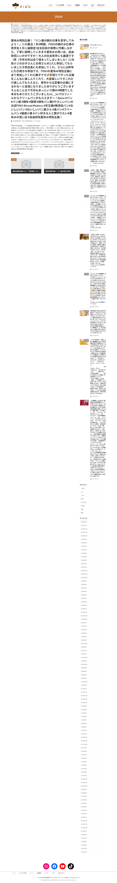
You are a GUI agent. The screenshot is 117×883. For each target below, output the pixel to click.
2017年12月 (84, 681)
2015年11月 (84, 741)
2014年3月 (84, 810)
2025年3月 (84, 560)
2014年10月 (84, 786)
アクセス (46, 873)
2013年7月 (84, 838)
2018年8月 (84, 668)
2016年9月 (84, 706)
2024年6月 (84, 591)
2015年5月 (84, 761)
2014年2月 (84, 813)
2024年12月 (84, 570)
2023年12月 (84, 612)
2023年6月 (84, 629)
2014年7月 (84, 796)
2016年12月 (84, 695)
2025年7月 (84, 546)
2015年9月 (84, 747)
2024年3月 (84, 602)
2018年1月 (84, 678)
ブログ (21, 153)
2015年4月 (84, 765)
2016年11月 (84, 699)
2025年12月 (84, 529)
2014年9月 (84, 789)
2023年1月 (84, 636)
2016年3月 (84, 727)
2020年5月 (84, 654)
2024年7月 (84, 588)
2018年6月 (84, 671)
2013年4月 (84, 848)
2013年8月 (84, 834)
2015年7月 (84, 754)
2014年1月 (84, 817)
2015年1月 (84, 775)
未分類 (82, 505)
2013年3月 (84, 852)
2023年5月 (84, 633)
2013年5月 (84, 845)
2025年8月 (84, 543)
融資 (82, 512)
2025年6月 (84, 549)
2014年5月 (84, 803)
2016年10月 (84, 702)
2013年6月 (84, 841)
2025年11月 (84, 532)
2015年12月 (84, 737)
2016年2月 (84, 730)
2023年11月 (84, 615)
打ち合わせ (84, 502)
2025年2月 (84, 563)
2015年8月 (84, 751)
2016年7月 (84, 713)
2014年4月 (84, 807)
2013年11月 (84, 824)
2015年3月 (84, 768)
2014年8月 (84, 793)
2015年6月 (84, 758)
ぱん (82, 492)
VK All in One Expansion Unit (69, 880)
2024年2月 (84, 605)
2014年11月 (84, 782)
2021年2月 (84, 650)
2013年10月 (84, 827)
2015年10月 (84, 744)
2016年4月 (84, 723)
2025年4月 (84, 556)
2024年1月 (84, 608)
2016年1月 (84, 734)
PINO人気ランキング (96, 45)
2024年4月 (84, 598)
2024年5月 (84, 595)
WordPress (49, 880)
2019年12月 (84, 657)
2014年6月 (84, 800)
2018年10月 (84, 664)
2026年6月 (84, 522)
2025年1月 (84, 567)
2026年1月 (84, 525)
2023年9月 (84, 622)
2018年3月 (84, 674)
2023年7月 (84, 626)
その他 (82, 488)
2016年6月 (84, 716)
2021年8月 (84, 647)
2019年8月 (84, 661)
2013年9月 (84, 831)
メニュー (32, 873)
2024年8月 (84, 584)
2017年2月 (84, 688)
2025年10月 (84, 536)
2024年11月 (84, 574)
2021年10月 (84, 643)
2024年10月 (84, 577)
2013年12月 (84, 820)
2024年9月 (84, 581)
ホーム (14, 873)
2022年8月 (84, 640)
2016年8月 (84, 709)
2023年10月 (84, 619)
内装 (82, 499)
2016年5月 (84, 720)
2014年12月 (84, 779)
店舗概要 (39, 873)
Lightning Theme (58, 880)
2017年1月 (84, 692)
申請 (82, 509)
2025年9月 (84, 539)
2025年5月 (84, 553)
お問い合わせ (61, 873)
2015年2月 (84, 772)
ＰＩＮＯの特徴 (22, 873)
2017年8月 (84, 685)
